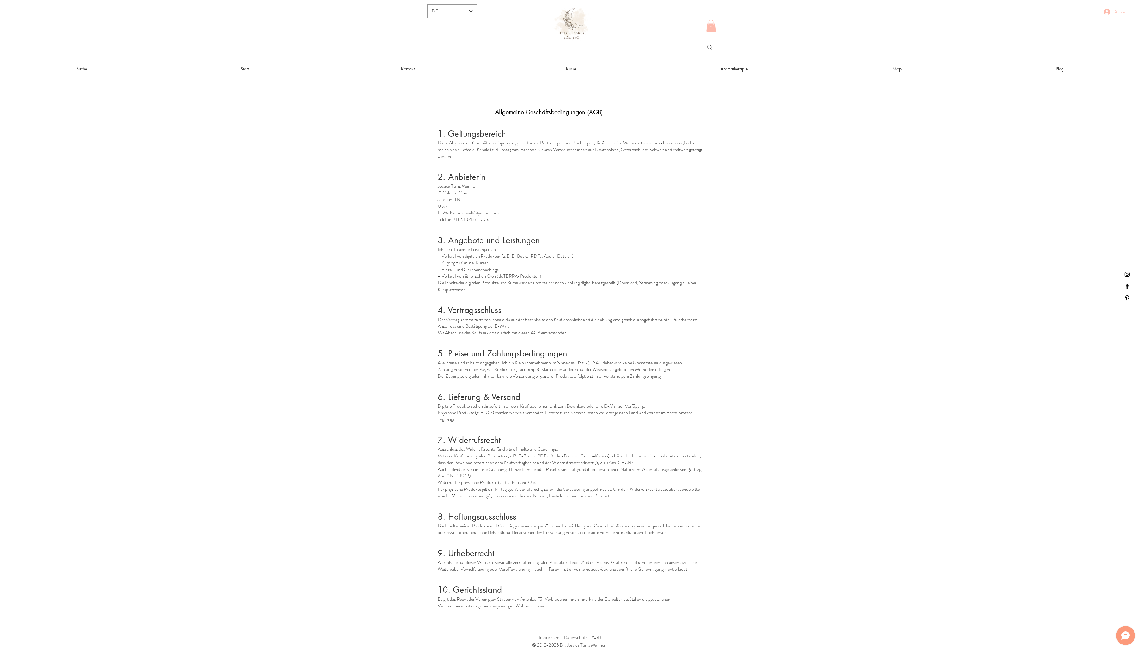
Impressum (549, 637)
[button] (711, 26)
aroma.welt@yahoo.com (476, 212)
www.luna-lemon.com (663, 142)
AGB (596, 637)
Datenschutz (575, 637)
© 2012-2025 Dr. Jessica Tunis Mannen (569, 644)
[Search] (710, 47)
